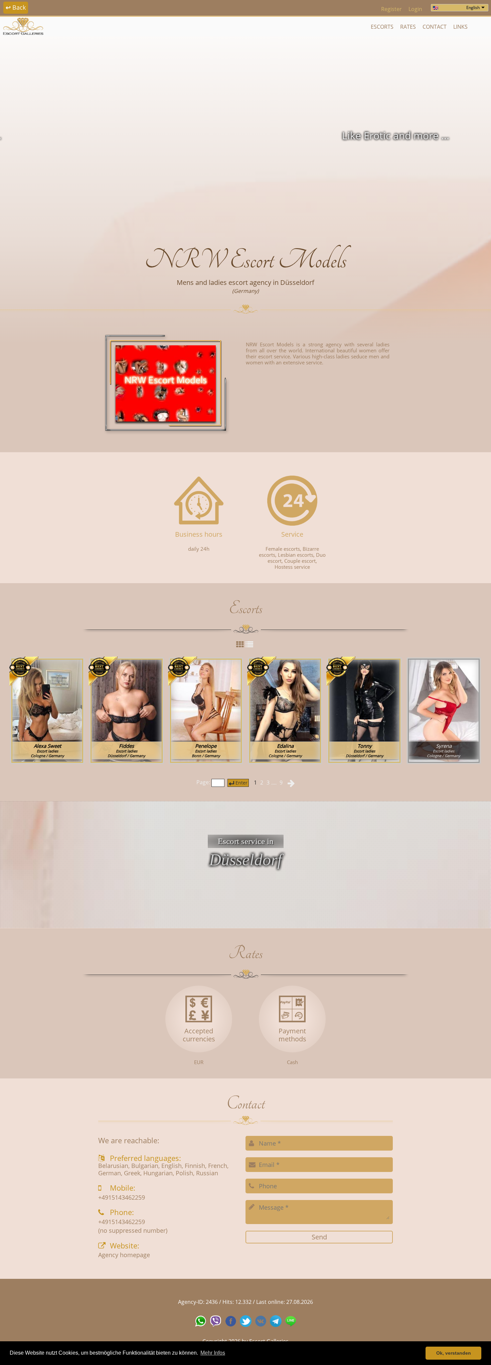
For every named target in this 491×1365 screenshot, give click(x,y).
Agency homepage (124, 1255)
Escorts (382, 26)
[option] (245, 135)
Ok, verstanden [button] (453, 1353)
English (473, 7)
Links (460, 26)
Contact (435, 26)
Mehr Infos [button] (212, 1353)
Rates (408, 26)
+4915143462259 (121, 1197)
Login (415, 9)
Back (16, 7)
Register (391, 9)
